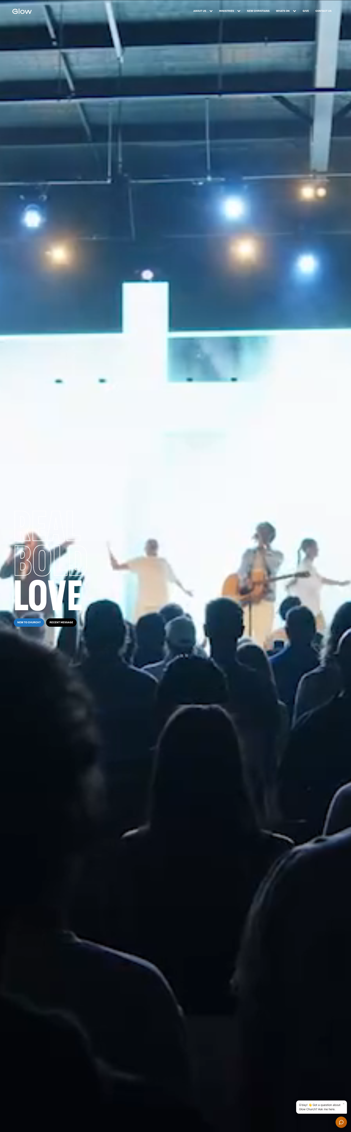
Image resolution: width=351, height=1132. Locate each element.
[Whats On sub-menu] (295, 11)
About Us (199, 11)
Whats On (283, 11)
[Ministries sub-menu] (239, 11)
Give (306, 11)
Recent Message (61, 622)
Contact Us (323, 11)
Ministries (226, 11)
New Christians (258, 11)
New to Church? (29, 622)
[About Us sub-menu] (211, 11)
